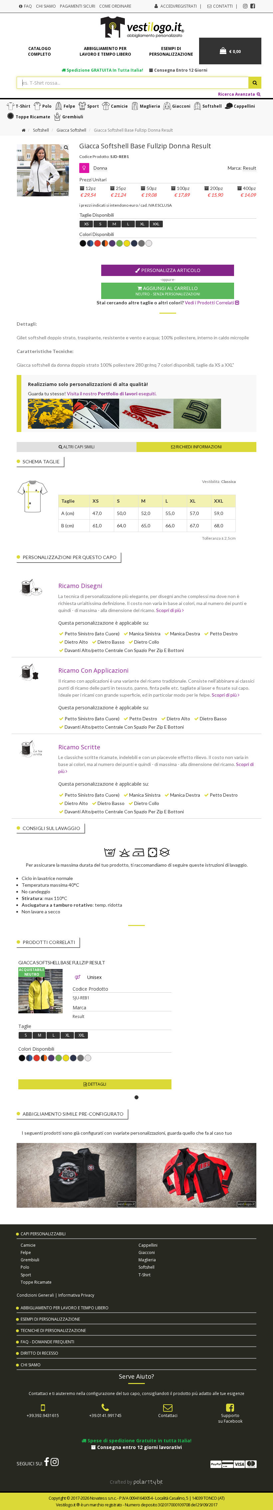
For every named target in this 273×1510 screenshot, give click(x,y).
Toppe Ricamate (33, 117)
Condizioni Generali (35, 1295)
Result (249, 168)
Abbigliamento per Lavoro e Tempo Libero (65, 1308)
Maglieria (150, 106)
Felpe (69, 106)
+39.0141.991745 (105, 1415)
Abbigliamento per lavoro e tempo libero (105, 51)
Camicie (119, 106)
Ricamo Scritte (79, 747)
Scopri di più (169, 610)
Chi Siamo (46, 6)
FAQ (27, 6)
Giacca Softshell (71, 130)
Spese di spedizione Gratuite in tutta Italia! (138, 1440)
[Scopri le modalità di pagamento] (233, 1465)
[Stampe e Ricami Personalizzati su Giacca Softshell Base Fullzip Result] (40, 991)
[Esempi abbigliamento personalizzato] (139, 414)
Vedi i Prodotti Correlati (210, 302)
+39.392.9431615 (43, 1415)
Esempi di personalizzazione (171, 51)
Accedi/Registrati (178, 6)
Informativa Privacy (76, 1295)
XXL (156, 223)
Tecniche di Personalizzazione (53, 1330)
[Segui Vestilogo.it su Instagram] (245, 6)
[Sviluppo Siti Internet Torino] (148, 1482)
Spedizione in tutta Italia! (104, 70)
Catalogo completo (39, 51)
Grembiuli (72, 117)
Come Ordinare (115, 6)
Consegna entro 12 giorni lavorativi (139, 1447)
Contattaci (167, 1415)
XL (142, 223)
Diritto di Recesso (39, 1353)
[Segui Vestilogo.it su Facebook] (252, 6)
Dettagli (96, 1084)
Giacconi (181, 106)
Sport (93, 106)
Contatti (222, 6)
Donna (100, 168)
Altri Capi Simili (78, 447)
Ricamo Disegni (80, 586)
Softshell (212, 106)
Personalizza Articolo (170, 270)
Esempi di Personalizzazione (50, 1319)
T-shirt (23, 106)
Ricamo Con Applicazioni (93, 670)
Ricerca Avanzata (237, 94)
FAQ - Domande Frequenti (47, 1342)
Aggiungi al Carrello (168, 290)
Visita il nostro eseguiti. (111, 393)
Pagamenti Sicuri (77, 6)
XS (86, 223)
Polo (47, 106)
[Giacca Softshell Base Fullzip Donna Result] (43, 195)
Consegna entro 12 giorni (180, 70)
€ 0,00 (234, 51)
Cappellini (244, 106)
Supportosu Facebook (230, 1418)
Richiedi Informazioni (198, 447)
